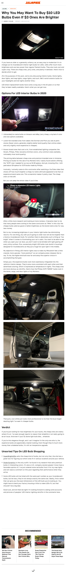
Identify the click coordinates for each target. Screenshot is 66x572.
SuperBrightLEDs (9, 456)
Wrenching (13, 8)
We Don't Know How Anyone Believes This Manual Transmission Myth (7, 555)
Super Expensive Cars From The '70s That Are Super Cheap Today (40, 554)
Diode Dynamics (9, 463)
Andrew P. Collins (8, 21)
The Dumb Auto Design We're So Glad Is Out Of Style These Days (57, 553)
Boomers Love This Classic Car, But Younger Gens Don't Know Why (25, 553)
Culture (4, 8)
